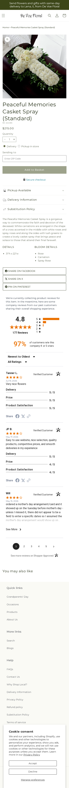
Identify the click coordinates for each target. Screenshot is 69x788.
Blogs (10, 648)
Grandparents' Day (17, 596)
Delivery (12, 146)
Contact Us (13, 676)
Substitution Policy (18, 714)
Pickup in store (30, 146)
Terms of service (16, 722)
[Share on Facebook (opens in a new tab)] (17, 416)
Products (12, 611)
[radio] (49, 319)
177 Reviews (23, 332)
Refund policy (15, 707)
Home (6, 27)
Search (11, 640)
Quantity (8, 133)
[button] (49, 15)
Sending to (14, 152)
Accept (33, 763)
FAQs (10, 669)
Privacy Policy (31, 754)
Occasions (13, 604)
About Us (12, 619)
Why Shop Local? (17, 684)
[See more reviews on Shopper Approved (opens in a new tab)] (28, 416)
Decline (32, 771)
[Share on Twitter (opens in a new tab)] (23, 416)
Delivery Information (19, 692)
